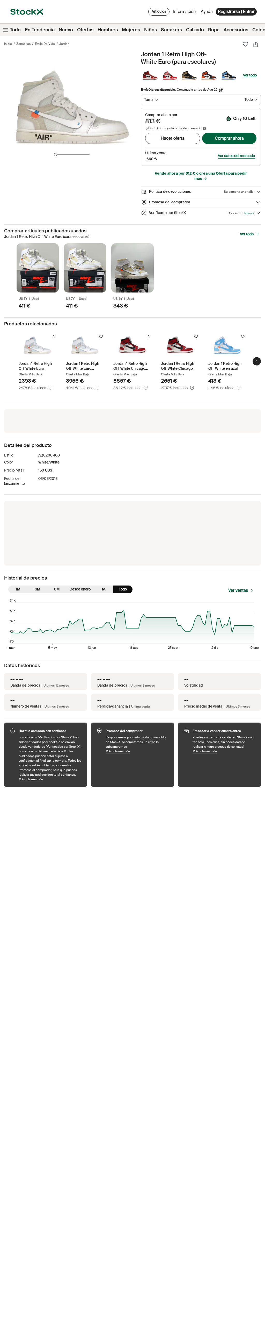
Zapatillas (23, 44)
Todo (15, 30)
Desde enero (80, 589)
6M (57, 589)
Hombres (108, 30)
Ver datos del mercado (236, 155)
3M (37, 589)
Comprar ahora (229, 138)
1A (103, 589)
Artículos (159, 11)
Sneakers (171, 30)
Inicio (8, 44)
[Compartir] (256, 44)
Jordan (64, 44)
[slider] (55, 154)
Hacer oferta (173, 138)
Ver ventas (238, 590)
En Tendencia (40, 30)
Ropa (213, 30)
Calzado (195, 30)
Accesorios (236, 30)
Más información (50, 779)
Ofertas (85, 30)
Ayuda (207, 11)
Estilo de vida (45, 44)
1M (18, 589)
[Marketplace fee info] (204, 128)
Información (185, 13)
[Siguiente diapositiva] (257, 361)
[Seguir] (53, 336)
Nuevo (66, 30)
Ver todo (250, 75)
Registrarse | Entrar (236, 11)
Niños (150, 30)
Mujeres (131, 30)
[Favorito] (245, 44)
